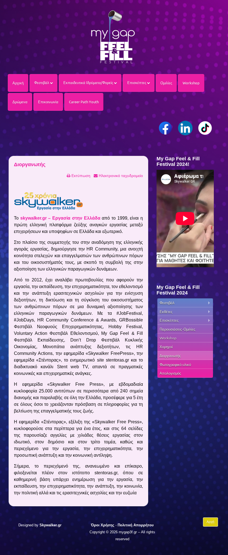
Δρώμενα (20, 102)
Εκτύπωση (80, 175)
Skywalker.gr (50, 525)
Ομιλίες (166, 83)
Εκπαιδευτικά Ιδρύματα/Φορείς (88, 83)
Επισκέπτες (137, 83)
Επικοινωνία (48, 102)
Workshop (191, 83)
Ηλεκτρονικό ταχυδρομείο (120, 175)
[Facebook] (165, 128)
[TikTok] (205, 128)
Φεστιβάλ (42, 83)
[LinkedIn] (185, 128)
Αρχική (18, 83)
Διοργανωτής (29, 164)
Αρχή (210, 522)
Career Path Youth (84, 102)
